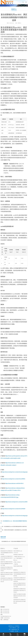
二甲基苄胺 (15, 564)
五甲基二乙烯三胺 (16, 562)
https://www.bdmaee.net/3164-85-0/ (14, 483)
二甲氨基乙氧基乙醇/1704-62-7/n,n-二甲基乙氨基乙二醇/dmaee (19, 558)
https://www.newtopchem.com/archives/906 (16, 501)
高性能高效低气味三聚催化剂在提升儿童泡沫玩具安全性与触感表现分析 (7, 580)
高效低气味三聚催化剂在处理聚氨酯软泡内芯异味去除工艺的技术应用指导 (7, 574)
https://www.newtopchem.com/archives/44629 (13, 508)
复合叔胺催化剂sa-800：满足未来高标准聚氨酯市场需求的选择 (14, 541)
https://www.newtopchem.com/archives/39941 (13, 478)
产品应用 (15, 548)
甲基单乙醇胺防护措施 (17, 566)
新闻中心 (14, 9)
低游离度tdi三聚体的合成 (18, 554)
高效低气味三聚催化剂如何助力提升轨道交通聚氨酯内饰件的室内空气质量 (7, 563)
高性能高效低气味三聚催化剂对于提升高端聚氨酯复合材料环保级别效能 (7, 552)
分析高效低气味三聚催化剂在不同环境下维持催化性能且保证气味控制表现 (7, 558)
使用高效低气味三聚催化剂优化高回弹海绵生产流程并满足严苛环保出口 (7, 569)
